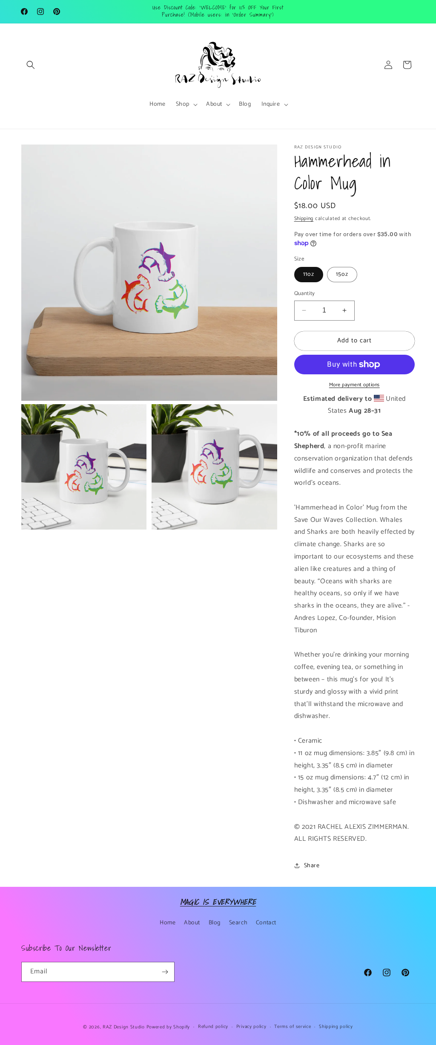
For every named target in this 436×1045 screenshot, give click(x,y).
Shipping (304, 218)
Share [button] (312, 866)
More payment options (354, 385)
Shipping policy (336, 1027)
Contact (266, 923)
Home (167, 923)
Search (238, 923)
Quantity (304, 293)
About (192, 923)
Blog (215, 923)
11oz (308, 274)
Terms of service (292, 1027)
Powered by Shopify (168, 1027)
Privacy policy (251, 1027)
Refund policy (213, 1027)
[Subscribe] (164, 972)
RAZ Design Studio (124, 1027)
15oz (342, 274)
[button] (30, 64)
